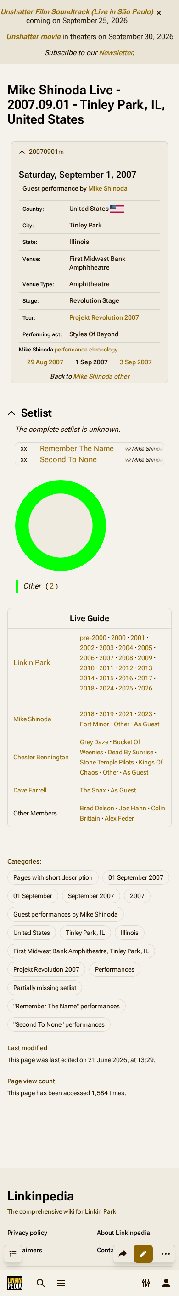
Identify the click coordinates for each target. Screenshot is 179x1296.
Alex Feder (119, 818)
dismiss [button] (158, 12)
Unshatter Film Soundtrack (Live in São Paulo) (76, 11)
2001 (137, 637)
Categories (23, 861)
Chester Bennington (41, 757)
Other (121, 724)
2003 (106, 647)
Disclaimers (24, 1250)
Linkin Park (31, 662)
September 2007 (91, 896)
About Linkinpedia (123, 1232)
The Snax (93, 790)
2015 (106, 678)
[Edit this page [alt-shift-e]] (143, 1254)
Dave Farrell (29, 790)
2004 (125, 647)
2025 (125, 688)
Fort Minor (94, 724)
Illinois (130, 932)
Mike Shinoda (108, 188)
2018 (87, 688)
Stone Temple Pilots (107, 762)
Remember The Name (77, 448)
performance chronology (86, 349)
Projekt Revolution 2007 (104, 317)
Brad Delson (97, 808)
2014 (87, 678)
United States (31, 932)
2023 (145, 714)
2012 (125, 668)
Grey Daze (94, 742)
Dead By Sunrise (130, 752)
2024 (106, 688)
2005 (145, 647)
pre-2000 (93, 637)
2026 (145, 688)
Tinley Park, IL (85, 932)
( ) (51, 586)
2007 (106, 658)
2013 (145, 668)
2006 (87, 658)
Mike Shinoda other (101, 376)
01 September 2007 (135, 877)
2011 (106, 668)
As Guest (146, 724)
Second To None (68, 459)
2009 (145, 658)
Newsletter (115, 52)
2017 (145, 678)
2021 (125, 714)
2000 (118, 637)
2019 (106, 714)
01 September (32, 896)
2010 (87, 668)
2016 (125, 678)
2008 (125, 658)
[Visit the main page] (15, 1283)
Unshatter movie (33, 36)
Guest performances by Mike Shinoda (65, 914)
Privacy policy (27, 1232)
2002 (87, 647)
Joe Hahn (132, 808)
